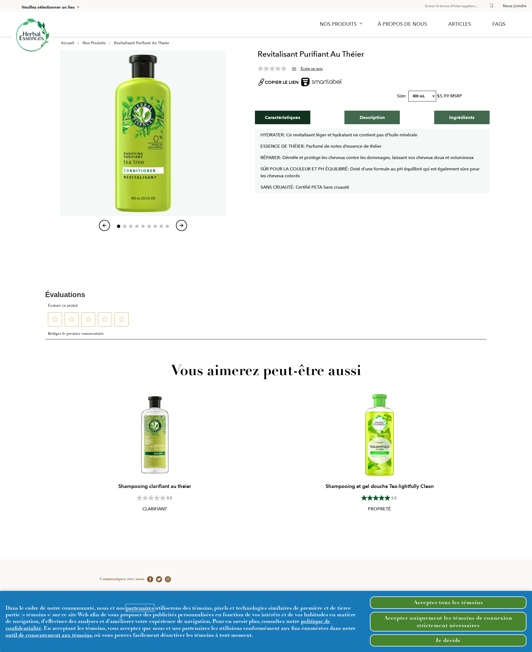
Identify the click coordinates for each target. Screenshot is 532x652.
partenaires (140, 607)
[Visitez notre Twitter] (157, 578)
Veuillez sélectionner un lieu (48, 7)
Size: (402, 95)
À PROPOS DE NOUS (402, 24)
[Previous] (104, 225)
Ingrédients (462, 117)
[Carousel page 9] (167, 226)
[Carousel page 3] (130, 226)
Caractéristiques (282, 117)
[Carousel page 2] (124, 226)
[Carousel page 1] (118, 226)
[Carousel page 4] (137, 226)
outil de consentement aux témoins (49, 635)
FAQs (498, 24)
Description (372, 117)
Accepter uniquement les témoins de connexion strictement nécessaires (448, 621)
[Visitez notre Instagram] (166, 578)
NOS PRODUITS (338, 24)
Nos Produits (94, 42)
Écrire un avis (312, 69)
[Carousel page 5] (143, 226)
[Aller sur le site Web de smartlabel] (321, 90)
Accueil (67, 42)
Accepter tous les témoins (448, 602)
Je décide (448, 640)
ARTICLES (459, 24)
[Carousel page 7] (155, 226)
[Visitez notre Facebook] (148, 578)
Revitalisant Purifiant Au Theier (141, 42)
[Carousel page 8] (161, 226)
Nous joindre (514, 5)
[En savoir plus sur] (31, 35)
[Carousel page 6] (149, 226)
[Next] (181, 225)
